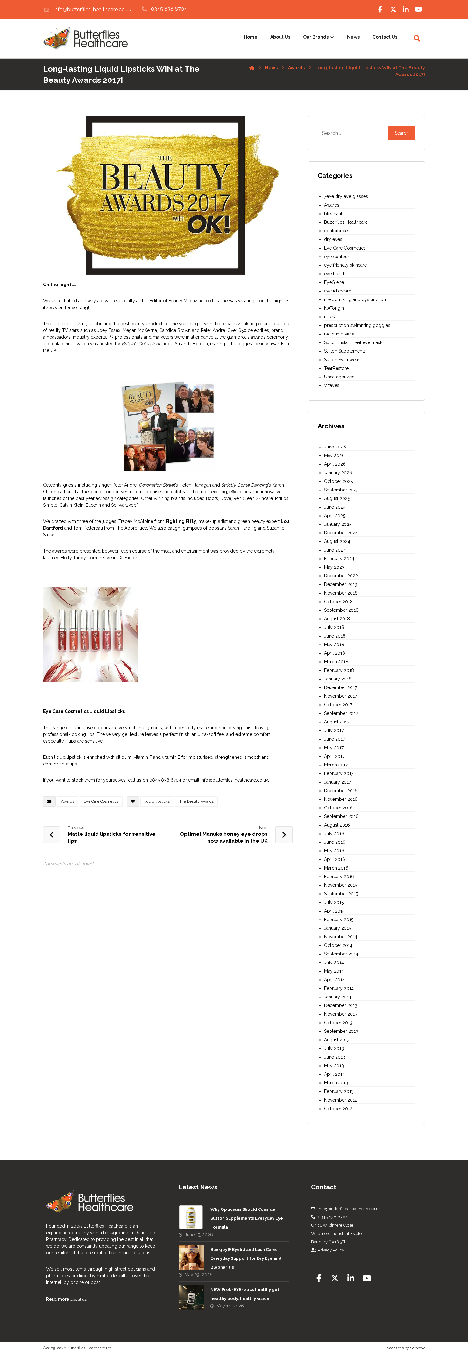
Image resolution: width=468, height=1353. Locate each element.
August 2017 (336, 721)
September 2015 (341, 893)
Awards (67, 801)
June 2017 (334, 739)
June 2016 (334, 842)
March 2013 (336, 1082)
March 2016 (336, 867)
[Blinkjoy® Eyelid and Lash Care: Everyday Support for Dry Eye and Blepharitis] (191, 1257)
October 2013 (338, 1022)
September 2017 (341, 713)
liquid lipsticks (157, 801)
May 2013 (334, 1065)
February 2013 (339, 1091)
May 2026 (334, 455)
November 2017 (340, 696)
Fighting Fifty (181, 521)
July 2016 (334, 833)
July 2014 (334, 962)
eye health (334, 273)
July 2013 (334, 1048)
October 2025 (338, 481)
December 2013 (340, 1005)
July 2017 (334, 730)
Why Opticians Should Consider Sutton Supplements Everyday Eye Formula (246, 1218)
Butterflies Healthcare (346, 222)
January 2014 (337, 996)
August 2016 (337, 825)
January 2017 (337, 782)
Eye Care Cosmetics (101, 801)
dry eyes (333, 239)
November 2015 (340, 885)
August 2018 (337, 618)
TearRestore (336, 368)
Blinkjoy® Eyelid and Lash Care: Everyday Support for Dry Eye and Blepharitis (245, 1258)
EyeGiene (334, 282)
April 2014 (334, 979)
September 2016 (341, 816)
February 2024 (339, 558)
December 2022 (341, 575)
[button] (380, 9)
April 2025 (334, 515)
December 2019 (340, 584)
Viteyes (331, 385)
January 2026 (338, 472)
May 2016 (334, 850)
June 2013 (334, 1057)
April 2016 (334, 859)
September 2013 (341, 1031)
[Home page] (251, 66)
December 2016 (341, 790)
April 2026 (335, 464)
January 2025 (337, 524)
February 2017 (338, 773)
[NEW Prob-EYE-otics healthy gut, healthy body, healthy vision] (191, 1297)
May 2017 (334, 747)
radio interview (339, 333)
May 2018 (334, 644)
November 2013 (340, 1014)
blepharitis (334, 213)
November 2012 (340, 1100)
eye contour (336, 256)
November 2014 (340, 936)
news (329, 316)
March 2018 (336, 661)
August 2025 (337, 498)
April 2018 (334, 653)
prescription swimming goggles (357, 325)
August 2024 (337, 541)
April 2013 (334, 1074)
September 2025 (341, 489)
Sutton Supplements (345, 351)
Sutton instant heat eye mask (353, 342)
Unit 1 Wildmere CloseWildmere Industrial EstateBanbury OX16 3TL (336, 1233)
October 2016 (338, 807)
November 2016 (341, 799)
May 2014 (334, 971)
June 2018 (334, 635)
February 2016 (339, 876)
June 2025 (334, 507)
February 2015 (338, 919)
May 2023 (334, 567)
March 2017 (336, 764)
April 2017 (334, 756)
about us (78, 1299)
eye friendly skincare (345, 265)
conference (336, 230)
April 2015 (334, 910)
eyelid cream (337, 290)
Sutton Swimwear (341, 359)
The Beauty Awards (196, 801)
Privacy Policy (331, 1250)
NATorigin (334, 308)
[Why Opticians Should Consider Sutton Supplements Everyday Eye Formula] (191, 1217)
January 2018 (337, 678)
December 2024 (341, 532)
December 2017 (340, 687)
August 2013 (337, 1039)
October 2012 (338, 1108)
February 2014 (339, 988)
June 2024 (335, 550)
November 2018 (341, 592)
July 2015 (334, 902)
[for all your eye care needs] (85, 38)
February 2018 (339, 670)
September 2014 (341, 953)
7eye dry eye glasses (346, 196)
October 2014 (338, 945)
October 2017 (338, 704)
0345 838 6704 (333, 1217)
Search (402, 133)
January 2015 (337, 928)
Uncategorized (339, 376)
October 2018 (338, 601)
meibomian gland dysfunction (355, 299)
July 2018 (334, 627)
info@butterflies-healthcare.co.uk (349, 1208)
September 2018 (341, 610)
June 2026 (335, 446)
